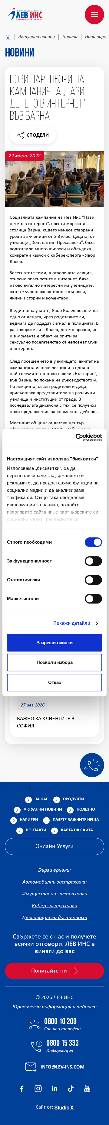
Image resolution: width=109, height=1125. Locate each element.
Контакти (36, 830)
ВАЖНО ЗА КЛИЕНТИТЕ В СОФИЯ (45, 722)
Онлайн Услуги (54, 846)
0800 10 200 (60, 1022)
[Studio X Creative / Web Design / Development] (64, 1107)
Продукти (73, 799)
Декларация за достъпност (54, 918)
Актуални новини (36, 36)
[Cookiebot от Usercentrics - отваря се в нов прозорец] (77, 437)
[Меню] (94, 14)
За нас (41, 799)
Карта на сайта (77, 830)
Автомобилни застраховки (54, 882)
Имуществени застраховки (54, 894)
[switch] (93, 561)
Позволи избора (55, 662)
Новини (70, 36)
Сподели (33, 137)
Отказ (54, 682)
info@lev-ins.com (62, 1067)
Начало (8, 37)
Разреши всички (54, 642)
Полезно (86, 809)
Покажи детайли (71, 623)
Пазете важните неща (76, 820)
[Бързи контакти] (92, 765)
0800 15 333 (62, 1043)
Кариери (29, 820)
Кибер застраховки (54, 906)
